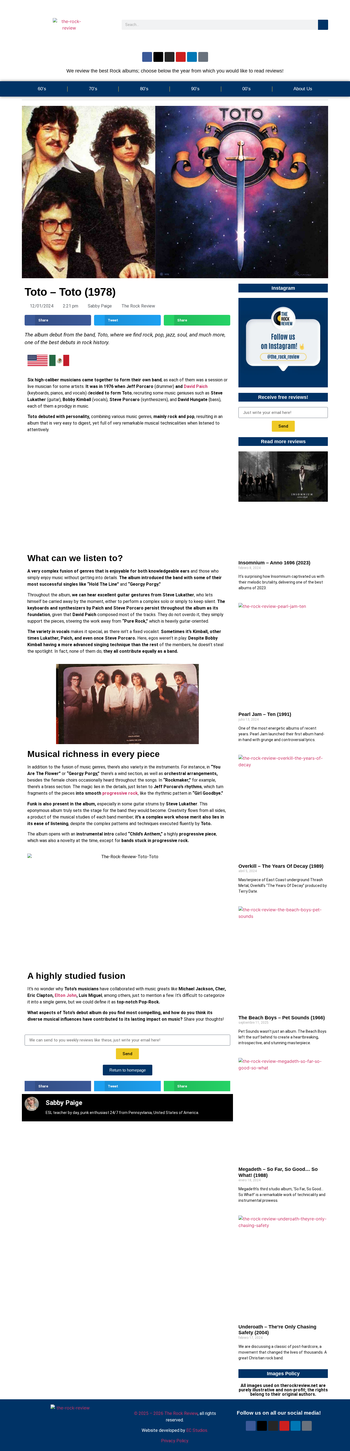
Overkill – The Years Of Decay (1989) (280, 866)
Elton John (66, 995)
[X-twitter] (158, 57)
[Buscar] (323, 25)
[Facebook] (147, 57)
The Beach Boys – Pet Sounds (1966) (281, 1017)
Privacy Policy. (175, 1440)
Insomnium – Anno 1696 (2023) (274, 562)
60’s (42, 88)
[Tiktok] (203, 57)
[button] (58, 320)
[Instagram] (169, 57)
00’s (246, 88)
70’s (93, 88)
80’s (144, 88)
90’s (195, 88)
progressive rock (120, 793)
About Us (302, 88)
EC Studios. (197, 1430)
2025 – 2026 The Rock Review (166, 1413)
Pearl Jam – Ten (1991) (264, 714)
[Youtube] (181, 57)
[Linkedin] (192, 57)
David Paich (196, 386)
